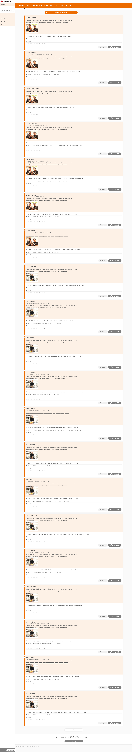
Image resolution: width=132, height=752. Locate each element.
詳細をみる (103, 47)
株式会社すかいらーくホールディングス (21, 746)
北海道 (28, 746)
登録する (74, 741)
